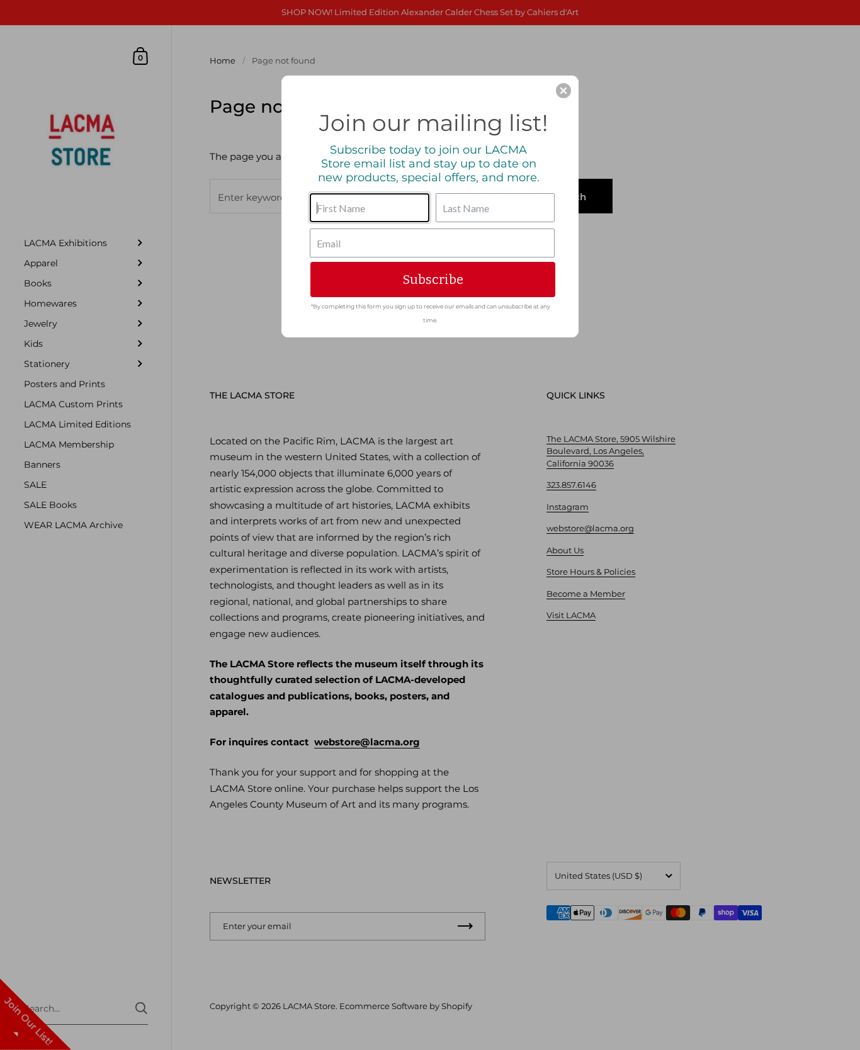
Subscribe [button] (433, 279)
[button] (563, 90)
